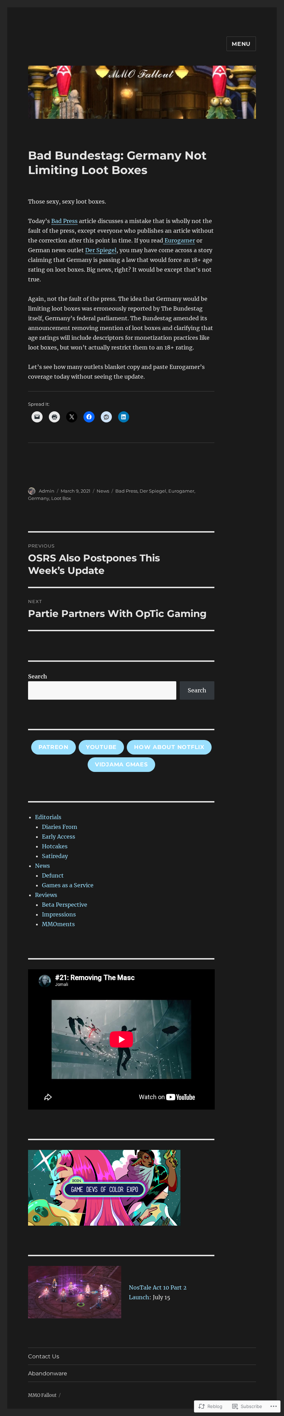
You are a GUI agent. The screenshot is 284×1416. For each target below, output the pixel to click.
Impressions (59, 914)
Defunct (53, 875)
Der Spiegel (100, 250)
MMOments (58, 924)
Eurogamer (179, 240)
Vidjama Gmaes (121, 764)
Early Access (58, 836)
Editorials (48, 817)
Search (37, 676)
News (103, 491)
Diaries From (59, 826)
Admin (46, 491)
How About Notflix (169, 747)
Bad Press (64, 220)
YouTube (101, 747)
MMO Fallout (42, 1395)
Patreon (53, 747)
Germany (38, 498)
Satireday (55, 856)
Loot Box (61, 498)
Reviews (46, 894)
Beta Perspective (64, 904)
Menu (241, 44)
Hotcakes (55, 846)
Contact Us (43, 1356)
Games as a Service (68, 885)
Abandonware (47, 1373)
